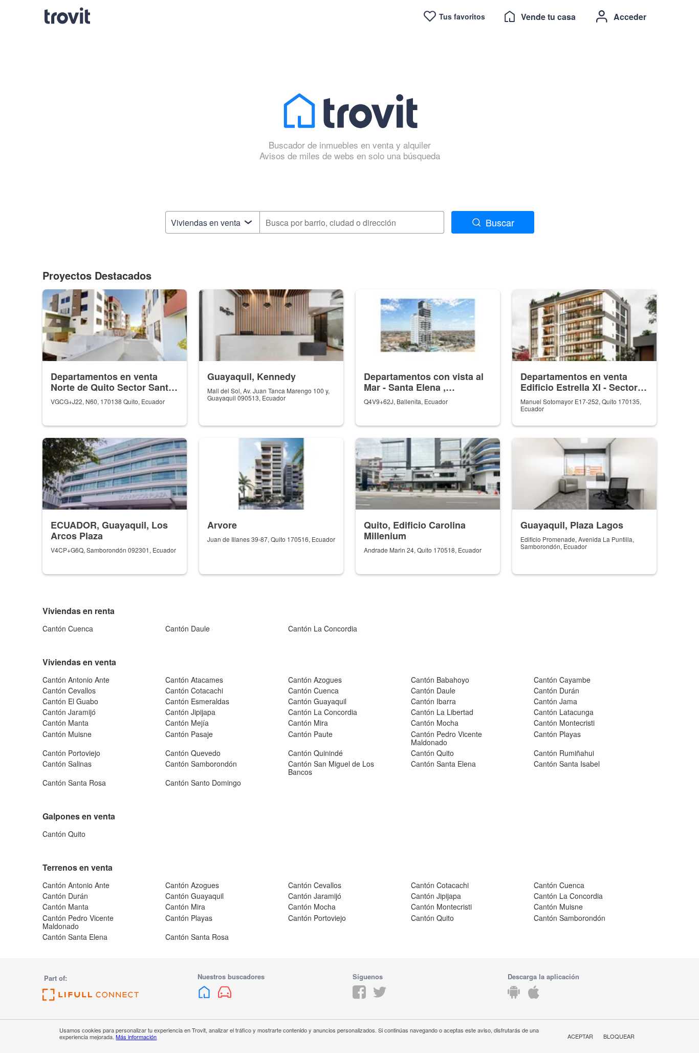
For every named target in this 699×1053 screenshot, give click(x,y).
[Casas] (205, 995)
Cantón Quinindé (315, 753)
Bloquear (619, 1036)
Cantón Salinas (67, 764)
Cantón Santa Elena (443, 764)
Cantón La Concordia (322, 628)
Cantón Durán (556, 690)
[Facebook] (359, 995)
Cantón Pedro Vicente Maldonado (446, 738)
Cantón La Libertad (442, 712)
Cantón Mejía (187, 723)
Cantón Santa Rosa (74, 782)
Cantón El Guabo (70, 701)
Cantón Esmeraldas (197, 701)
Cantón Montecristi (564, 723)
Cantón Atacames (194, 680)
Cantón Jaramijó (69, 712)
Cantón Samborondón (201, 764)
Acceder (630, 17)
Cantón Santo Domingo (203, 782)
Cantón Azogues (315, 680)
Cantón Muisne (67, 734)
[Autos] (224, 995)
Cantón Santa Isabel (567, 764)
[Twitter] (379, 995)
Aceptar (580, 1036)
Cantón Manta (65, 723)
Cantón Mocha (434, 723)
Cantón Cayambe (562, 680)
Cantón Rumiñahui (564, 753)
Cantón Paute (310, 734)
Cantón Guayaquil (317, 701)
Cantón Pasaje (189, 734)
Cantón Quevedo (193, 753)
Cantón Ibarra (433, 701)
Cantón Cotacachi (194, 690)
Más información (136, 1037)
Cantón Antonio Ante (76, 680)
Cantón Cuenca (67, 628)
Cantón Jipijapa (190, 712)
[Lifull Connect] (90, 997)
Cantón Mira (308, 723)
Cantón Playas (557, 734)
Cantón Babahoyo (440, 680)
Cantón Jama (555, 701)
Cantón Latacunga (564, 712)
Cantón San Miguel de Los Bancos (331, 768)
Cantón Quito (432, 753)
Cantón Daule (187, 628)
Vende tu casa (548, 17)
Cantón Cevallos (69, 690)
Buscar (500, 222)
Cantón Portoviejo (71, 753)
